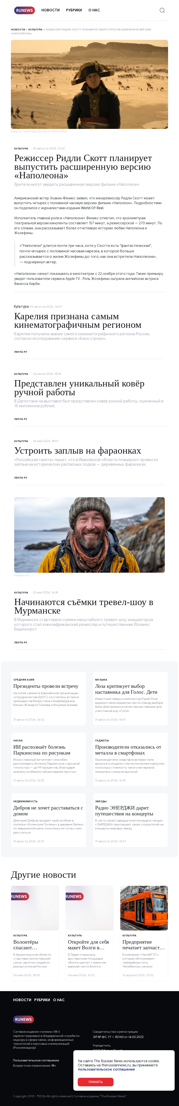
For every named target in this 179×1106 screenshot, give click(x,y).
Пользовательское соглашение (36, 1060)
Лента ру (20, 351)
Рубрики (74, 10)
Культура (35, 29)
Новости (50, 10)
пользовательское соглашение (106, 1069)
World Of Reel (92, 208)
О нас (94, 10)
